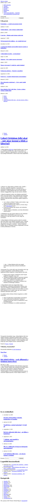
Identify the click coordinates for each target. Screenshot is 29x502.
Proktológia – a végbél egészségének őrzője (11, 24)
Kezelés (5, 9)
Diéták (5, 11)
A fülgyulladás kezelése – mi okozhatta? (10, 53)
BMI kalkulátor (7, 5)
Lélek (5, 493)
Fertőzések (6, 490)
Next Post (3, 352)
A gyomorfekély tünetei (22, 469)
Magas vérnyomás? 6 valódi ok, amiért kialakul (12, 65)
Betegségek (6, 10)
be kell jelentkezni (16, 349)
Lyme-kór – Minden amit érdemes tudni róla (12, 35)
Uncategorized (7, 498)
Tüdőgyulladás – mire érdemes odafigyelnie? (12, 29)
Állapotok (6, 482)
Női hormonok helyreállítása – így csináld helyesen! (13, 41)
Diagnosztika (7, 486)
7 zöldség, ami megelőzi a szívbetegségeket (11, 440)
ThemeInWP (24, 500)
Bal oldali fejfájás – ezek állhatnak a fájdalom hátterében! (14, 360)
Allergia (5, 483)
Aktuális (6, 481)
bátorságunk (9, 206)
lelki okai (11, 149)
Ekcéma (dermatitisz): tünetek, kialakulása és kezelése (13, 418)
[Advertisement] (14, 117)
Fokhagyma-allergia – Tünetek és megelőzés (12, 70)
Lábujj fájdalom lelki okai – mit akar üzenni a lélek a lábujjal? (14, 141)
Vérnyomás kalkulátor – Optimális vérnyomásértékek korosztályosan (12, 13)
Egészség (6, 489)
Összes (5, 133)
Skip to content (4, 1)
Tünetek (5, 6)
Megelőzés (6, 7)
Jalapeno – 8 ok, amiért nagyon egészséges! (11, 59)
